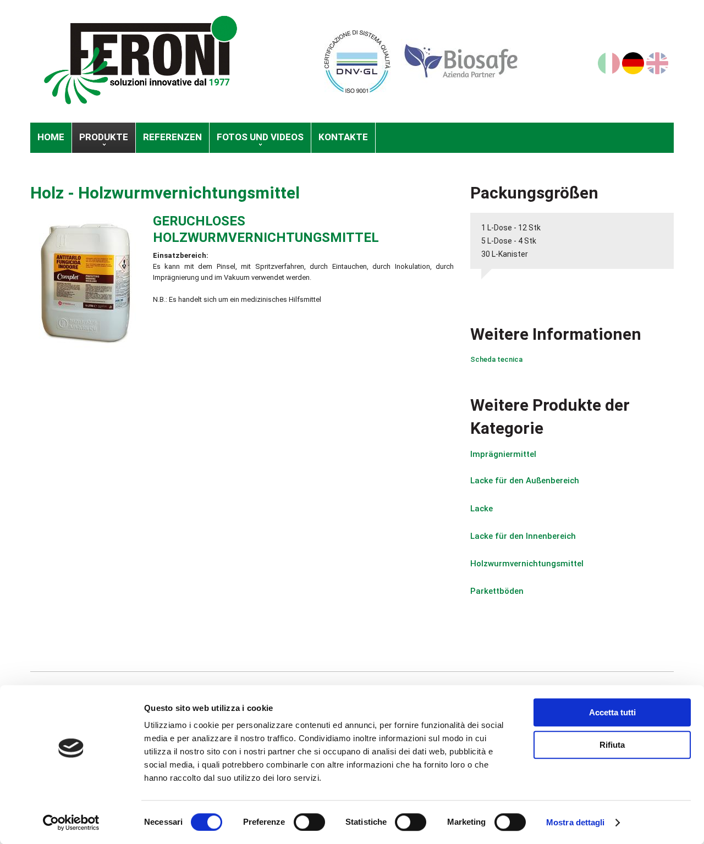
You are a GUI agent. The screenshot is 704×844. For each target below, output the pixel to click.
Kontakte (343, 136)
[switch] (309, 822)
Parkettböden (497, 591)
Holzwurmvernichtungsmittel (189, 192)
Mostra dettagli (575, 822)
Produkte (103, 136)
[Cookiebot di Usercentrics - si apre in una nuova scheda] (71, 822)
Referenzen (172, 136)
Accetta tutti (612, 712)
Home (50, 136)
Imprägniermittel (503, 454)
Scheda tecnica (496, 359)
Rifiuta (612, 744)
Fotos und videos (260, 136)
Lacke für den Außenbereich (524, 481)
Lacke (481, 509)
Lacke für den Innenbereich (523, 536)
